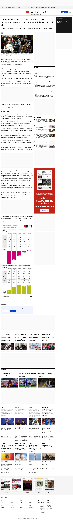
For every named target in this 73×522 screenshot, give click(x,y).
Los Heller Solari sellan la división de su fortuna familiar (42, 130)
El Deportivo (23, 7)
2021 (14, 301)
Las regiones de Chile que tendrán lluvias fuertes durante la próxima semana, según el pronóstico (35, 437)
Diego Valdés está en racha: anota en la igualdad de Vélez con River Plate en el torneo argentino (48, 412)
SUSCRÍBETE (45, 210)
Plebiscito (22, 301)
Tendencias (31, 407)
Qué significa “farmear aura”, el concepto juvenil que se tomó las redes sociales (48, 337)
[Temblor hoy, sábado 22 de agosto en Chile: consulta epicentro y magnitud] (52, 142)
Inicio (2, 7)
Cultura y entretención (20, 443)
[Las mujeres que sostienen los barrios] (48, 456)
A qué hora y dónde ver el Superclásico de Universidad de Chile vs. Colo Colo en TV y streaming (27, 374)
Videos (32, 7)
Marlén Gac (7, 33)
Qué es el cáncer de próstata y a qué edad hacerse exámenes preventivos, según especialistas (42, 126)
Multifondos (3, 301)
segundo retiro (8, 301)
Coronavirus (29, 299)
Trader (25, 299)
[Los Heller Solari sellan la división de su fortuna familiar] (52, 130)
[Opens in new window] (27, 490)
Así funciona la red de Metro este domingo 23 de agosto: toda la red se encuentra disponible (45, 374)
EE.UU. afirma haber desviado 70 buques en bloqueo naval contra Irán (43, 82)
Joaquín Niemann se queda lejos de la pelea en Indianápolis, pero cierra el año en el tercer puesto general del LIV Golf (48, 429)
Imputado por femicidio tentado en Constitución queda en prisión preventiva (6, 436)
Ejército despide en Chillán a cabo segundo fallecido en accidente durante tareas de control (42, 146)
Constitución (18, 301)
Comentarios (9, 55)
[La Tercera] (6, 490)
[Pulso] (17, 490)
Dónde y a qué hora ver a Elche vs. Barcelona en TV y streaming (9, 374)
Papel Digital (47, 7)
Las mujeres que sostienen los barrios (47, 446)
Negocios (13, 7)
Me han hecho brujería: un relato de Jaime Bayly (20, 469)
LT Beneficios (41, 7)
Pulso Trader (4, 17)
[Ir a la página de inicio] (36, 12)
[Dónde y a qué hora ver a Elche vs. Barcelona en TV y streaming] (9, 383)
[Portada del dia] (44, 189)
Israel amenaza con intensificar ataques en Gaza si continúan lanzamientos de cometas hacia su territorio (45, 86)
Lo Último (36, 7)
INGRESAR (70, 12)
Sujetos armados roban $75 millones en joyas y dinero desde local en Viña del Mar (44, 92)
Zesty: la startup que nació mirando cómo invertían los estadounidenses (20, 411)
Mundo (28, 7)
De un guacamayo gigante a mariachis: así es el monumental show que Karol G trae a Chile (21, 447)
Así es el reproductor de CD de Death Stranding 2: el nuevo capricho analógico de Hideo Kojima (44, 96)
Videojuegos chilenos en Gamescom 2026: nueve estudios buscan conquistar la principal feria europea (7, 470)
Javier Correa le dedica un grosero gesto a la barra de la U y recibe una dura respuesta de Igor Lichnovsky (48, 437)
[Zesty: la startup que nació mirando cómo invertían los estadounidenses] (21, 421)
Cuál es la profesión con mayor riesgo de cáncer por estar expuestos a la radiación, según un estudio (35, 429)
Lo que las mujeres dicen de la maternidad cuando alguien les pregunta (48, 463)
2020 (12, 301)
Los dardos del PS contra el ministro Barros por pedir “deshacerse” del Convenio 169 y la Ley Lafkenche (44, 72)
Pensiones (7, 299)
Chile (2, 407)
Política (5, 7)
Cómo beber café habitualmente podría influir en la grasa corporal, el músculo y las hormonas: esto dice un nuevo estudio (42, 121)
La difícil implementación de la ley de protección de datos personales (21, 428)
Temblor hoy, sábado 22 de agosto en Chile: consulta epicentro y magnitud (42, 141)
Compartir (3, 55)
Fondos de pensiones (15, 299)
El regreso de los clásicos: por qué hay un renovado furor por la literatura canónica (21, 463)
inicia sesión (6, 311)
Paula (43, 443)
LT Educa (53, 7)
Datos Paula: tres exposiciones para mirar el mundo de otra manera (48, 470)
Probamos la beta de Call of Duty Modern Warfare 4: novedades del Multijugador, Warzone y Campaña (21, 337)
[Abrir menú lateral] (2, 12)
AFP (10, 299)
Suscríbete (13, 311)
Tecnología (18, 7)
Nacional (9, 7)
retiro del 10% (21, 299)
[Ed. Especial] (38, 490)
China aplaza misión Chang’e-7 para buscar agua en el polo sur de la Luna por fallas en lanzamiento (45, 77)
